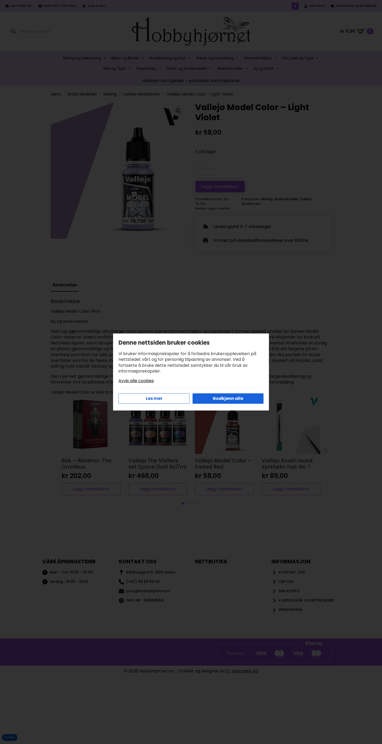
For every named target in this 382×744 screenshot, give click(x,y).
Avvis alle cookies (136, 381)
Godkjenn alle (228, 398)
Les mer (154, 398)
